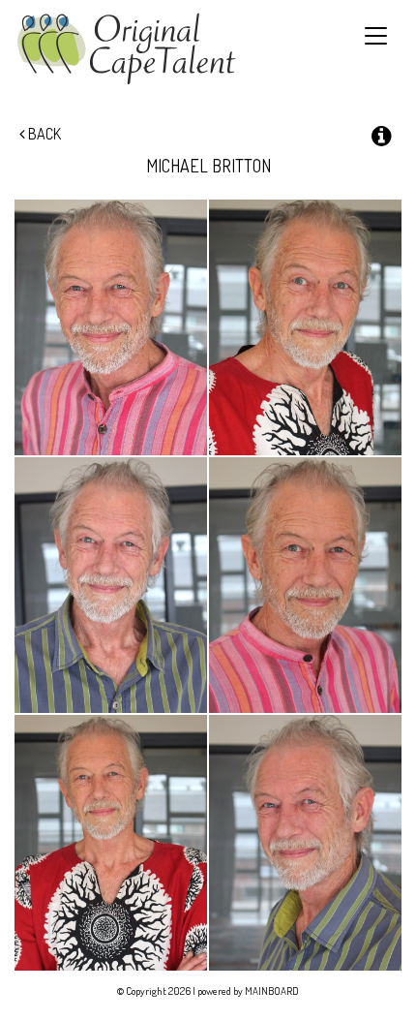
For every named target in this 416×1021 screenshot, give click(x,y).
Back (43, 133)
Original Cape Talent (126, 49)
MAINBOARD (272, 991)
